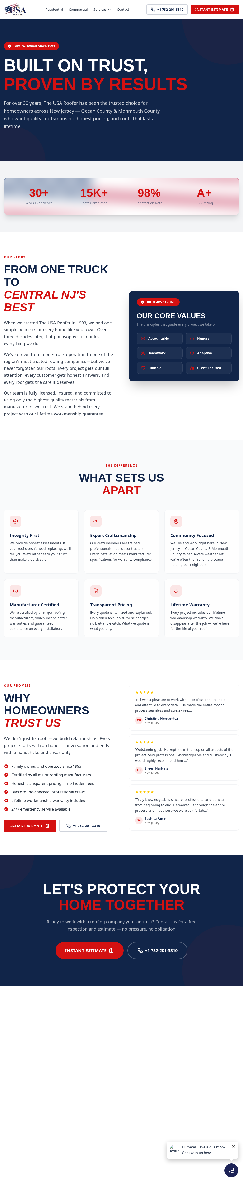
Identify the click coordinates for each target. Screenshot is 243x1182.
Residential (54, 9)
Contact (123, 9)
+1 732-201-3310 (170, 9)
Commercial (78, 9)
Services (100, 9)
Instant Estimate (211, 9)
